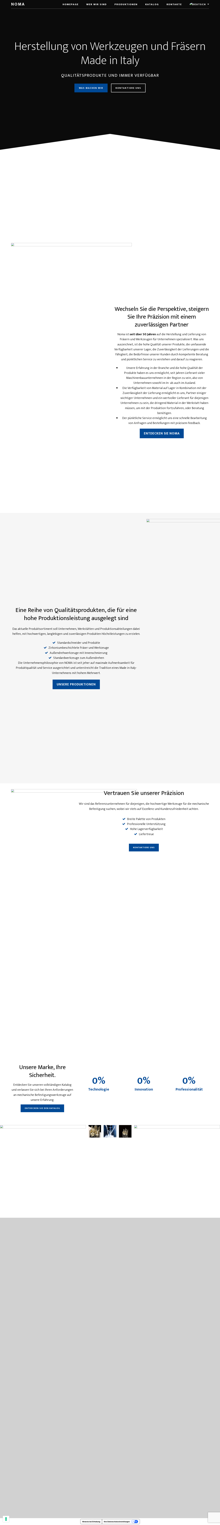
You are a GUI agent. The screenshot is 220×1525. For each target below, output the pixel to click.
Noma (18, 4)
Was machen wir (91, 88)
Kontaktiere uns (128, 88)
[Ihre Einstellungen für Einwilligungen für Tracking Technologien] (6, 1519)
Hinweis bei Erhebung (91, 1522)
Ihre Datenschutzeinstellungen (117, 1522)
